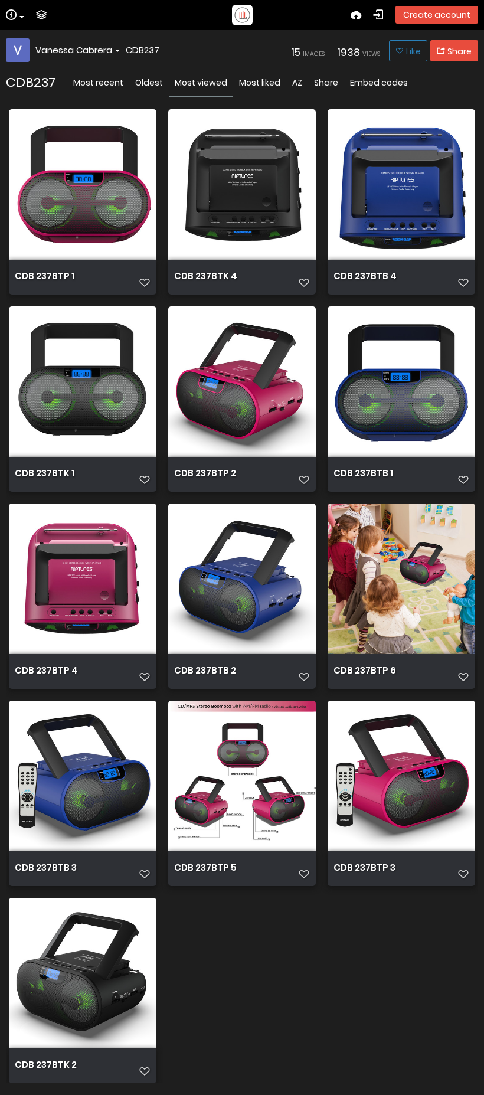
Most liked (259, 83)
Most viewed (201, 83)
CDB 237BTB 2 (205, 670)
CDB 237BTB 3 (46, 868)
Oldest (149, 83)
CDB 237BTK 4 (205, 276)
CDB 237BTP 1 (44, 276)
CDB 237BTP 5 (205, 868)
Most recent (98, 83)
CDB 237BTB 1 (363, 473)
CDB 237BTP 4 (46, 670)
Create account (436, 15)
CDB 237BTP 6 (364, 670)
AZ (297, 83)
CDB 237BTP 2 (205, 473)
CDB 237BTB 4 (365, 276)
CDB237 (142, 50)
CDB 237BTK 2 (46, 1065)
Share (326, 83)
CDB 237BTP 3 (364, 868)
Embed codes (379, 83)
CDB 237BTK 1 (44, 473)
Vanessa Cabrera (73, 50)
